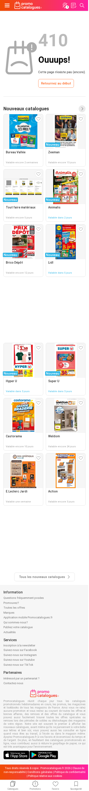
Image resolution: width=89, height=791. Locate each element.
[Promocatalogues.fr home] (28, 5)
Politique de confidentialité (69, 772)
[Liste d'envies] (73, 5)
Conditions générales (39, 772)
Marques (8, 612)
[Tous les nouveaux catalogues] (82, 108)
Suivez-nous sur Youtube (19, 659)
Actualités (9, 632)
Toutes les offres (14, 607)
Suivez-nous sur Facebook (20, 650)
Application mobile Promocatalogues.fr (27, 617)
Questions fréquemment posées (23, 597)
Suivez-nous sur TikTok (18, 664)
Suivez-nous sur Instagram (20, 655)
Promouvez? (11, 602)
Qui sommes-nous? (15, 622)
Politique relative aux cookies (45, 776)
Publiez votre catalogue (18, 627)
